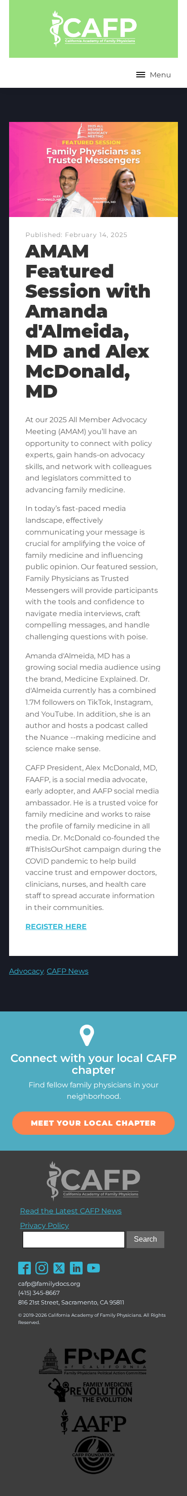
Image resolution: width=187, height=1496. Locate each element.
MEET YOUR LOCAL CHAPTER (93, 1123)
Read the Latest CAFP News (71, 1211)
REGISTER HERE (56, 926)
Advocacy (26, 971)
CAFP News (68, 971)
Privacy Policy (44, 1225)
